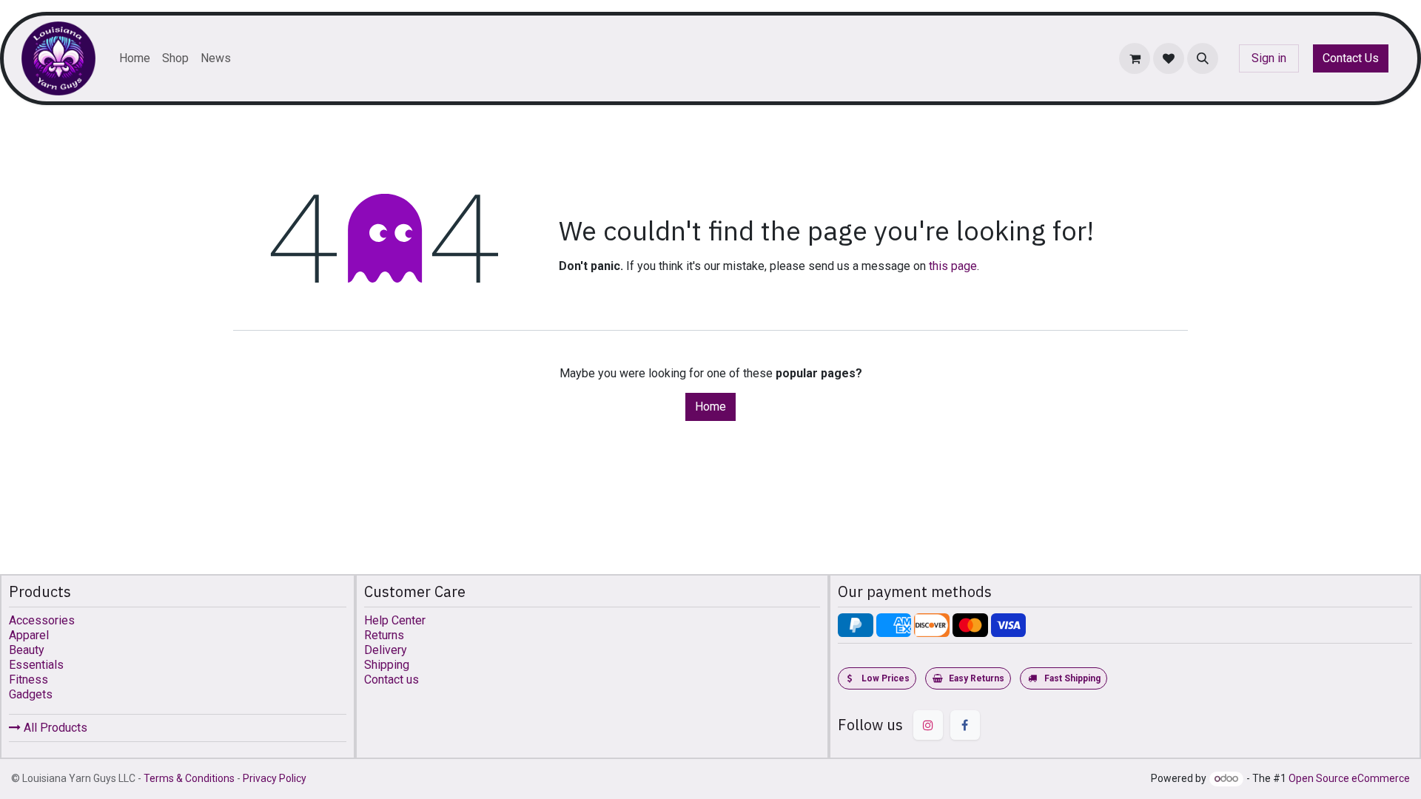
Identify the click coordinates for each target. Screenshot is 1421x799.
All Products (54, 728)
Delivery (385, 650)
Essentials (36, 665)
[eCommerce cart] (1134, 58)
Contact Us (1351, 58)
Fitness (28, 679)
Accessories (42, 620)
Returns (384, 635)
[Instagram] (928, 725)
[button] (1202, 58)
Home (710, 407)
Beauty (26, 650)
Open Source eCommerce (1349, 778)
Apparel (29, 635)
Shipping (386, 665)
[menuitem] (134, 58)
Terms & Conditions (189, 778)
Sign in (1269, 58)
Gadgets (31, 694)
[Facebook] (965, 725)
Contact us (391, 679)
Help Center (395, 620)
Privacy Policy (274, 778)
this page (953, 266)
